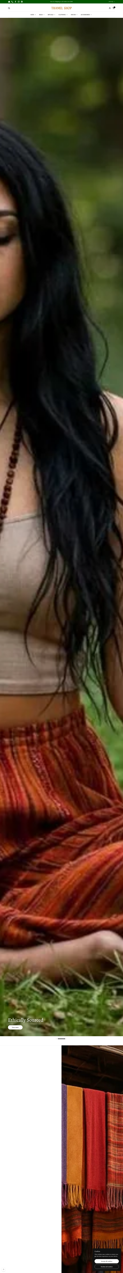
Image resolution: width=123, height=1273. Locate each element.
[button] (9, 8)
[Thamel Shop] (61, 8)
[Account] (110, 8)
